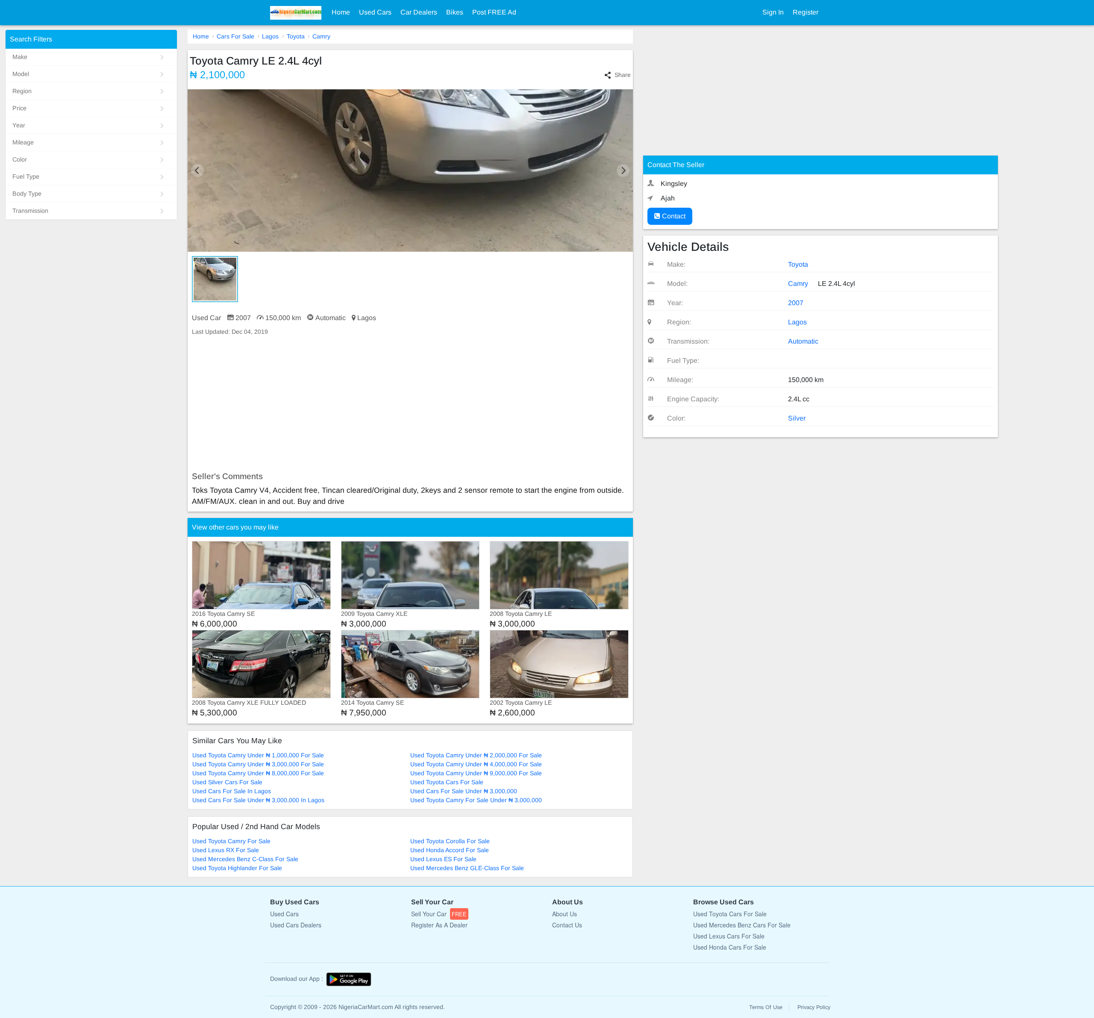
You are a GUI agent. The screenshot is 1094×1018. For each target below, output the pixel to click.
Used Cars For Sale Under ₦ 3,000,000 (463, 791)
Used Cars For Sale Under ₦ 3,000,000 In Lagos (258, 800)
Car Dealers (418, 12)
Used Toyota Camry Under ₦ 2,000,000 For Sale (476, 755)
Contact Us (567, 925)
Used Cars (375, 12)
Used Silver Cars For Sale (227, 782)
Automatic (803, 341)
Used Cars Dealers (295, 925)
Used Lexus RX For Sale (225, 850)
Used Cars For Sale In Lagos (231, 791)
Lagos (270, 36)
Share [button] (623, 74)
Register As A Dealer (439, 925)
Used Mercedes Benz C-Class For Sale (245, 859)
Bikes (454, 12)
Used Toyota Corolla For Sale (450, 841)
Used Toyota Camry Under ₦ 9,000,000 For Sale (476, 773)
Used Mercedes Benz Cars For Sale (742, 925)
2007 (795, 302)
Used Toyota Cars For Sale (446, 782)
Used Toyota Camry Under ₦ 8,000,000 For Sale (258, 773)
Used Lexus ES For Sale (443, 859)
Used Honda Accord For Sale (449, 850)
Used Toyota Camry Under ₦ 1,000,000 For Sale (258, 755)
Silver (797, 418)
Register (805, 12)
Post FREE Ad (494, 12)
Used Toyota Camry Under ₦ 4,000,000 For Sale (476, 764)
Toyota (296, 36)
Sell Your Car (439, 913)
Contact (672, 216)
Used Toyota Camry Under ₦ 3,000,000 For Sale (258, 764)
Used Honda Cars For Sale (729, 947)
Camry (321, 36)
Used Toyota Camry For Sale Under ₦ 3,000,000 (476, 800)
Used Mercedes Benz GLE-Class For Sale (467, 868)
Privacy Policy (813, 1007)
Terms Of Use (765, 1007)
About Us (564, 913)
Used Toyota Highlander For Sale (237, 868)
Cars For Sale (235, 36)
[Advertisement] (410, 404)
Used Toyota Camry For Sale (231, 841)
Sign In (773, 12)
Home (341, 12)
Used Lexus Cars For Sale (729, 936)
